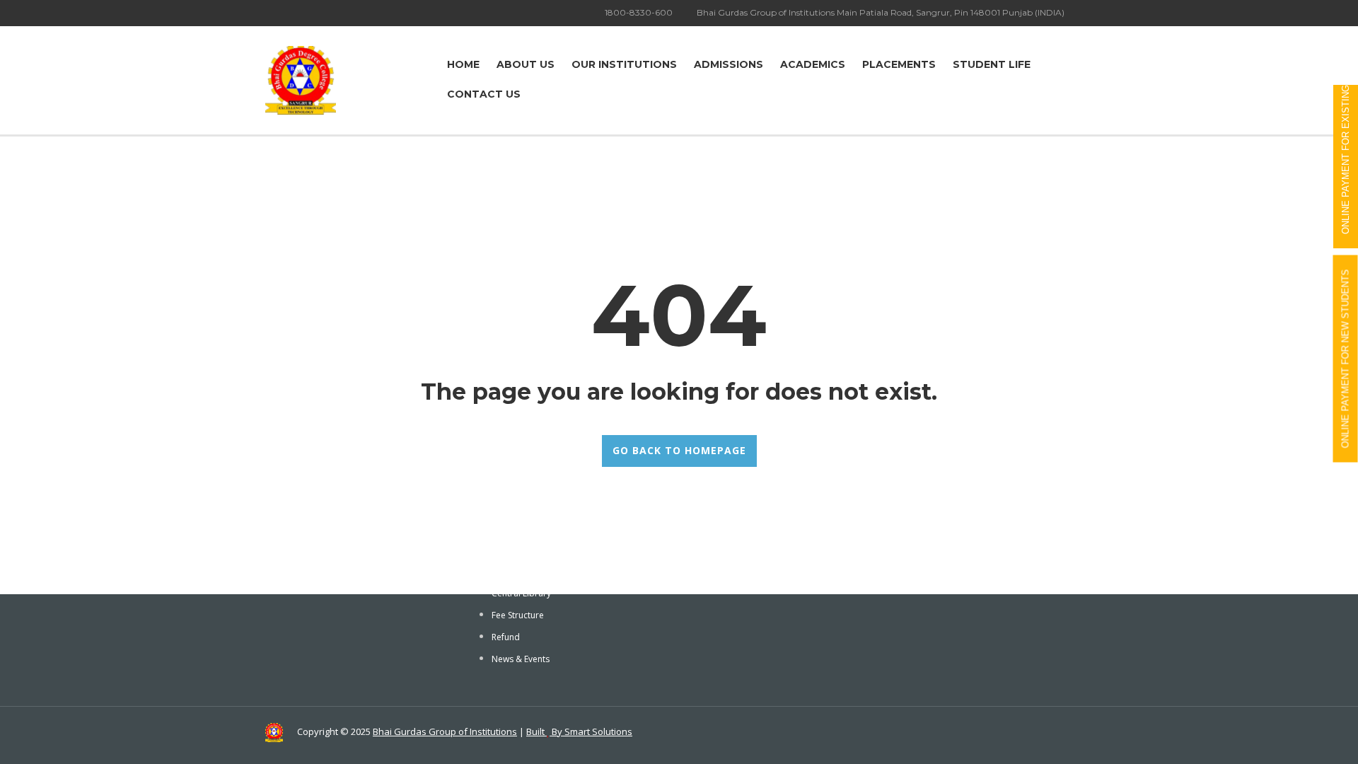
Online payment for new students (1345, 359)
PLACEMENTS (899, 64)
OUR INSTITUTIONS (624, 64)
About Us (526, 64)
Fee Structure (518, 615)
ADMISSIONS (728, 64)
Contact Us (484, 94)
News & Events (521, 659)
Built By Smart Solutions (579, 731)
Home (463, 64)
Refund (506, 637)
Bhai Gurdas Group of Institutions (445, 731)
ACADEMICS (812, 64)
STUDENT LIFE (992, 64)
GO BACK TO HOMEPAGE (679, 450)
